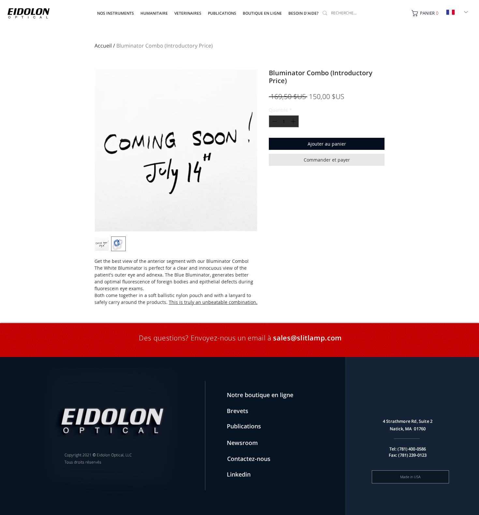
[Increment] (294, 121)
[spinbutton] (284, 121)
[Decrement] (274, 121)
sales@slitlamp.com (307, 337)
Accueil (103, 45)
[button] (222, 10)
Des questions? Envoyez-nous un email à (205, 337)
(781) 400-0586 (412, 449)
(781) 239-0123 (412, 455)
